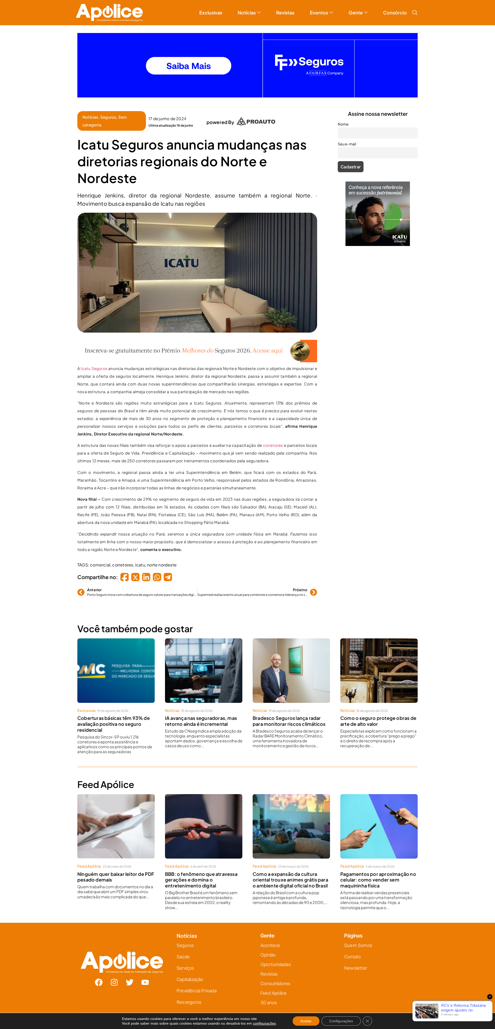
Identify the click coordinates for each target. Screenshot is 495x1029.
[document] (247, 514)
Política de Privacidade (255, 565)
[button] (305, 457)
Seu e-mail (197, 522)
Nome (193, 499)
